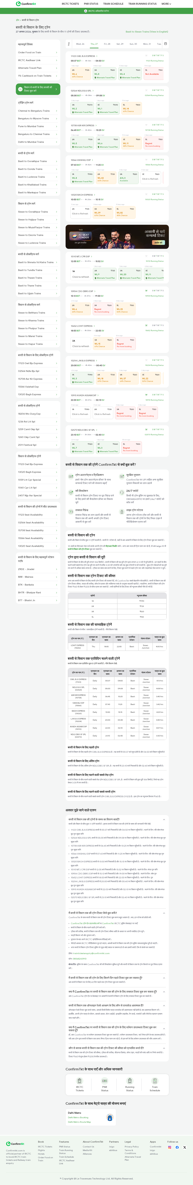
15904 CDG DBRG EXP (82, 291)
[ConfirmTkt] (15, 1145)
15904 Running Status (154, 296)
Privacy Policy (132, 1146)
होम (17, 20)
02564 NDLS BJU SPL (81, 91)
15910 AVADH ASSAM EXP (83, 395)
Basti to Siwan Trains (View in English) (147, 31)
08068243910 (79, 959)
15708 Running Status (154, 130)
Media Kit (87, 1150)
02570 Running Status (154, 435)
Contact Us (88, 1146)
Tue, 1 (160, 44)
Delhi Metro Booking (78, 1117)
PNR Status (91, 4)
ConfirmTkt (108, 923)
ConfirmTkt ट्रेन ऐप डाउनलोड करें (85, 923)
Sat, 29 (120, 44)
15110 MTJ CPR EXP (80, 256)
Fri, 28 (107, 44)
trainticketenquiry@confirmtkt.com (91, 953)
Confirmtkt (155, 1146)
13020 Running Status (154, 199)
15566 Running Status (154, 165)
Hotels (41, 1154)
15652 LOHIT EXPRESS (81, 326)
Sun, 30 (133, 44)
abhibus (113, 1150)
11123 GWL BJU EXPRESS (83, 56)
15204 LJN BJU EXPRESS (83, 360)
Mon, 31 (147, 44)
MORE (165, 4)
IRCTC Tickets (70, 4)
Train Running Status (142, 4)
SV (103, 61)
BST (79, 61)
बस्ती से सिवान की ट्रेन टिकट (79, 549)
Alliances (87, 1154)
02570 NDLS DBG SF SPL (83, 430)
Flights (41, 1150)
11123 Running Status (155, 61)
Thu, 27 (94, 44)
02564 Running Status (154, 95)
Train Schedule (113, 4)
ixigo (111, 1146)
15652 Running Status (154, 330)
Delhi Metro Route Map (79, 1122)
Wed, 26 (80, 44)
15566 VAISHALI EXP (81, 160)
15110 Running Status (155, 261)
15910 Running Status (155, 400)
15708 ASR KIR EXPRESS (82, 125)
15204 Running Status (154, 365)
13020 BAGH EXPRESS (82, 195)
